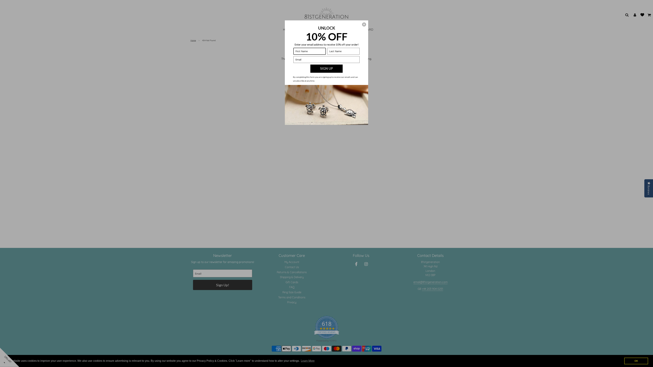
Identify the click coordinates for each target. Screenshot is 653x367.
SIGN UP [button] (326, 68)
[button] (364, 24)
